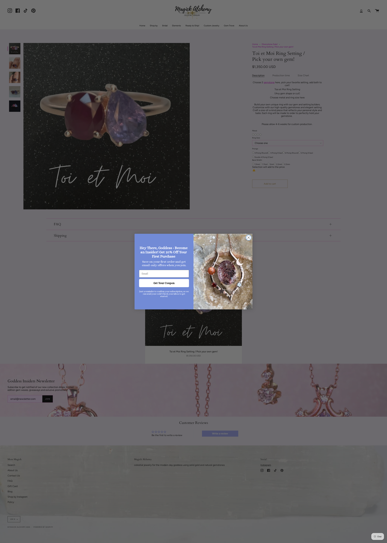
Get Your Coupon (164, 283)
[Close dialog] (248, 237)
